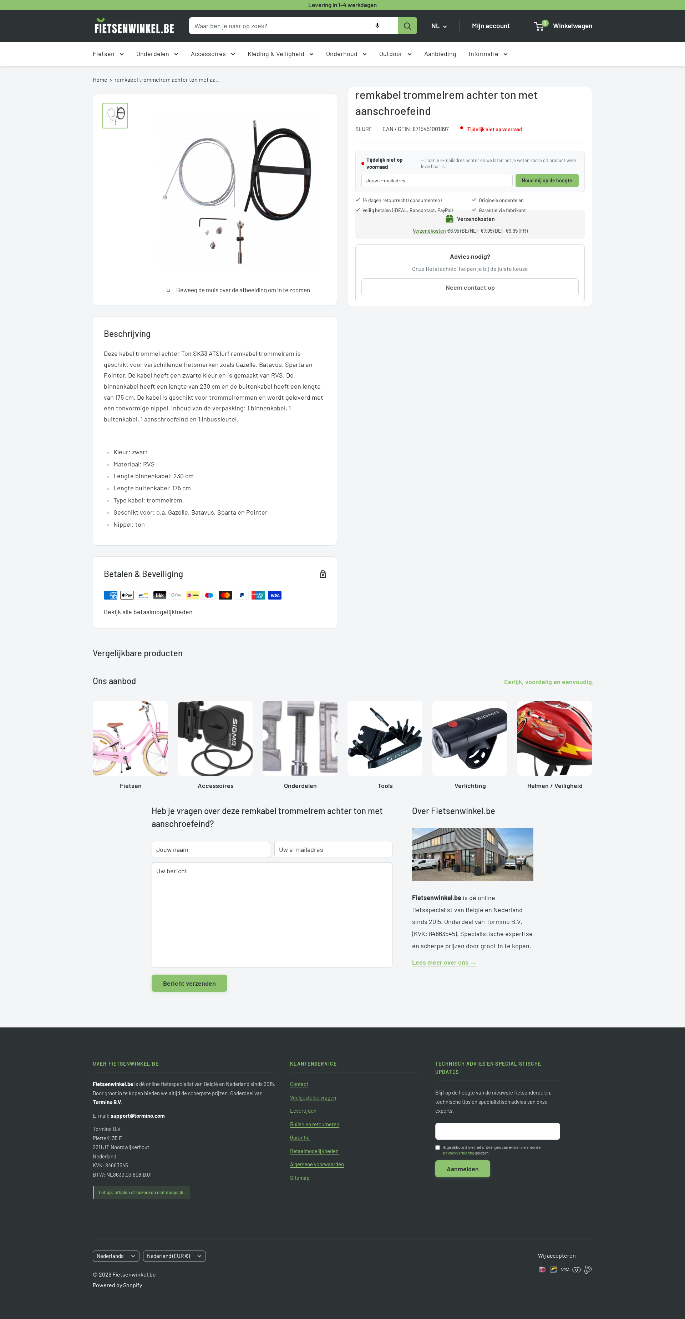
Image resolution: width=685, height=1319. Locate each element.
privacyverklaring (458, 1152)
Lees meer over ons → (444, 962)
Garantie (300, 1137)
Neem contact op (470, 287)
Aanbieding (440, 53)
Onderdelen (153, 53)
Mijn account (491, 26)
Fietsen (104, 53)
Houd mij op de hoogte (547, 180)
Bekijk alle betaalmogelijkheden (148, 612)
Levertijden (303, 1110)
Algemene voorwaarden (317, 1164)
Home (100, 79)
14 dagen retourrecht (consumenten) (402, 200)
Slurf (363, 128)
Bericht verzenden (189, 983)
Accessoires (209, 53)
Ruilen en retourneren (314, 1124)
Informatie (484, 53)
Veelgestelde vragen (313, 1097)
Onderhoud (342, 53)
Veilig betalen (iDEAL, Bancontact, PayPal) (407, 210)
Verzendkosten (429, 231)
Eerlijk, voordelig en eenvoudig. (549, 682)
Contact (299, 1084)
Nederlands (110, 1256)
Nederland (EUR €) (168, 1256)
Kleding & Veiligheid (277, 53)
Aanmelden (463, 1169)
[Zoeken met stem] (377, 25)
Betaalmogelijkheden (314, 1151)
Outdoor (391, 53)
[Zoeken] (407, 25)
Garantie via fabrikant (502, 210)
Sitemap (299, 1177)
